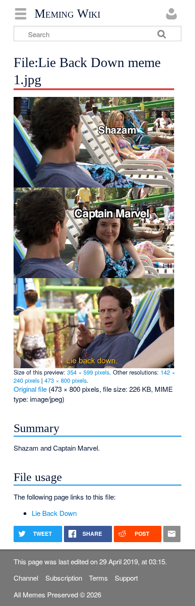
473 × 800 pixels (65, 380)
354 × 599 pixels (88, 372)
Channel (26, 577)
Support (126, 577)
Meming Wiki (67, 13)
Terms (98, 577)
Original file (30, 389)
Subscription (63, 577)
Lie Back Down (54, 513)
